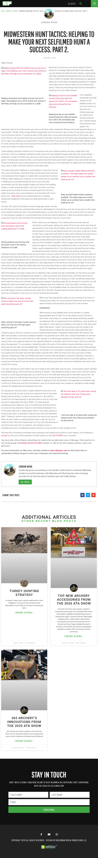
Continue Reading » (24, 612)
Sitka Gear (15, 196)
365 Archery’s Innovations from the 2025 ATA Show (24, 722)
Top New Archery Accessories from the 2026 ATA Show (74, 599)
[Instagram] (56, 834)
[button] (94, 3)
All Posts (25, 482)
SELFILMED (58, 435)
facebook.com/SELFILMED (30, 443)
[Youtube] (49, 834)
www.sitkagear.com (58, 450)
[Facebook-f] (41, 834)
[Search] (80, 3)
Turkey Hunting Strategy (24, 593)
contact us (5, 435)
